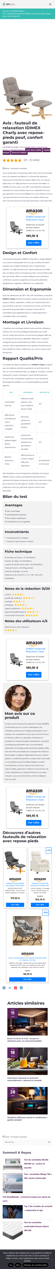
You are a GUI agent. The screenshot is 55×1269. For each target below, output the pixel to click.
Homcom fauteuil (19, 152)
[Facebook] (4, 987)
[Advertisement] (27, 48)
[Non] (51, 1259)
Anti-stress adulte (33, 150)
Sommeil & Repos (17, 150)
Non (18, 1265)
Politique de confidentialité (35, 1265)
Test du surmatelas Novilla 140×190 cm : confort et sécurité (36, 1164)
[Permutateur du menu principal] (50, 4)
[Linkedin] (21, 987)
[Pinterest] (15, 987)
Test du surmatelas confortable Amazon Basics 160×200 (36, 1226)
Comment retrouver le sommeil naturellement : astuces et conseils (24, 1079)
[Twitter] (9, 987)
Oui (10, 1265)
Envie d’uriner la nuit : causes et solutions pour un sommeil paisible (24, 1039)
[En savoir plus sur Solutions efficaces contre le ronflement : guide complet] (27, 1100)
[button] (15, 168)
